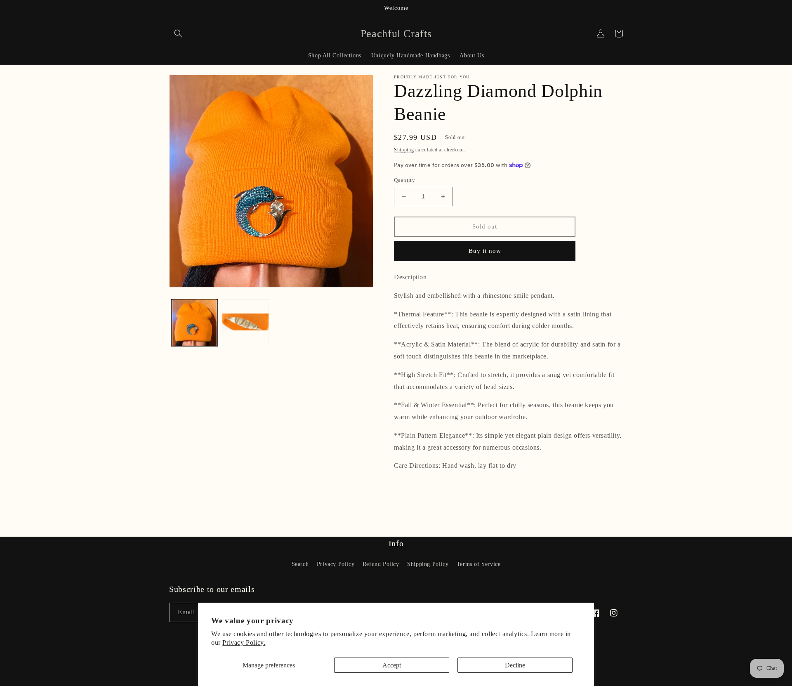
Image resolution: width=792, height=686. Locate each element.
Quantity (404, 180)
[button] (178, 33)
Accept (391, 665)
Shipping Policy (427, 564)
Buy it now (485, 251)
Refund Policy (381, 564)
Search (300, 564)
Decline (515, 665)
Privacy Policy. (243, 642)
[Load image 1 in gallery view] (194, 322)
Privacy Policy (335, 564)
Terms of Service (479, 564)
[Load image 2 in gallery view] (245, 322)
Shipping (404, 150)
